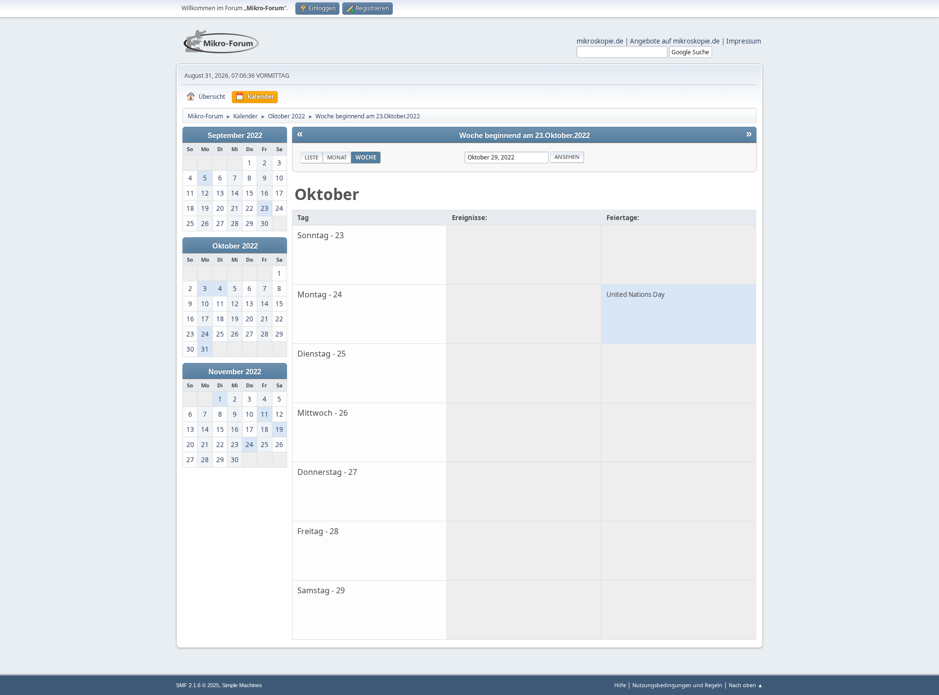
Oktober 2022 (235, 246)
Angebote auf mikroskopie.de (675, 41)
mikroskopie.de (600, 41)
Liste (311, 157)
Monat (337, 157)
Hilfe (620, 685)
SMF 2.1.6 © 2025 (197, 685)
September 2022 (234, 135)
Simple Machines (242, 685)
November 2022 (234, 372)
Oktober (326, 193)
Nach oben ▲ (746, 685)
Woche (366, 157)
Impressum (743, 41)
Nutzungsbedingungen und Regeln (677, 685)
